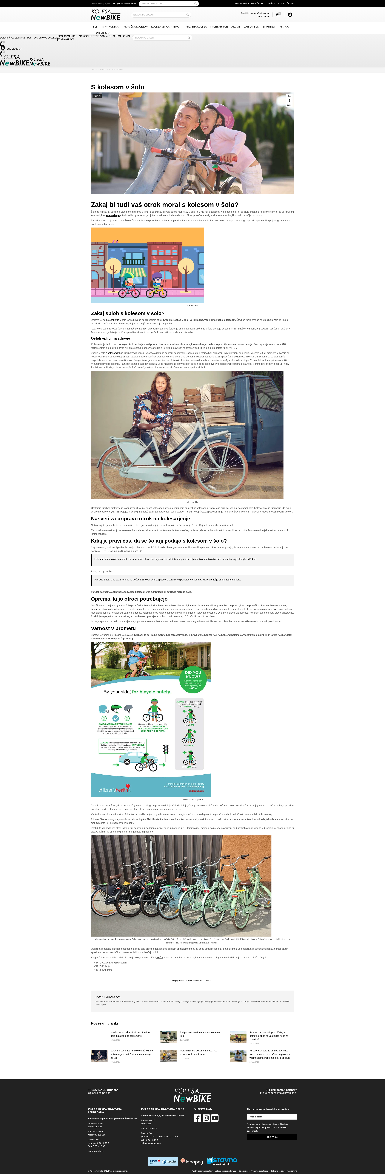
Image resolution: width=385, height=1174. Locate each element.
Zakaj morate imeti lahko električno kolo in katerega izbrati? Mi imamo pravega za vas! (132, 1054)
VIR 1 (232, 348)
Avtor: (195, 981)
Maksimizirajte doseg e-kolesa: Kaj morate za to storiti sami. (198, 1052)
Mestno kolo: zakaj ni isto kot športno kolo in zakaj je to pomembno (130, 1034)
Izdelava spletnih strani (280, 1171)
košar (159, 957)
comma (294, 1171)
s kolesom (111, 353)
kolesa (95, 609)
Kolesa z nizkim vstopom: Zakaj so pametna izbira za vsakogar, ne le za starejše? (268, 1036)
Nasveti (97, 96)
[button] (337, 5)
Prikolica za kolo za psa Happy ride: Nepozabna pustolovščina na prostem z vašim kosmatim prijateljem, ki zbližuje (270, 1054)
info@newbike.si (287, 1092)
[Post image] (99, 1037)
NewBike (272, 609)
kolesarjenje (113, 215)
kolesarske (104, 814)
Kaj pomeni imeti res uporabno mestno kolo (200, 1034)
